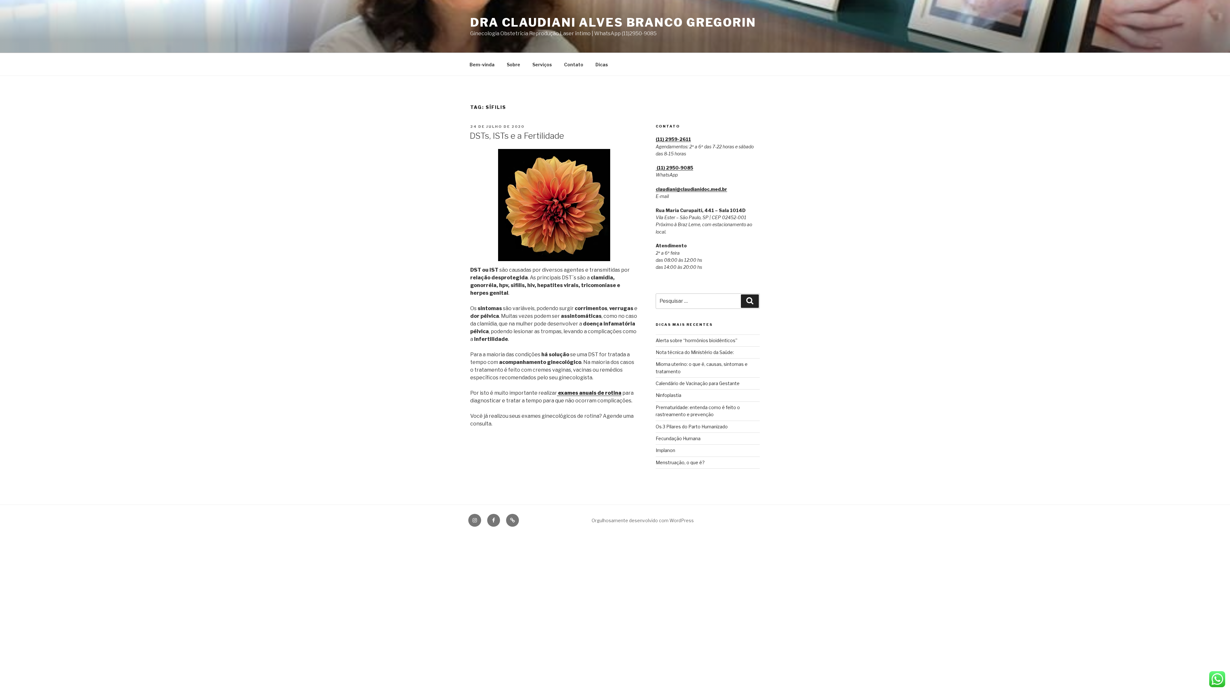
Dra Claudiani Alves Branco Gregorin (613, 22)
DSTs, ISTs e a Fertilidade (517, 136)
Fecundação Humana (678, 438)
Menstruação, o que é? (680, 462)
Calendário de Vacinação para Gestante (698, 383)
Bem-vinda (482, 64)
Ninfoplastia (668, 395)
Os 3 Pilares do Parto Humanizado (692, 426)
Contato (573, 64)
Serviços (542, 64)
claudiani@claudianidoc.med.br (691, 189)
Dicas (601, 64)
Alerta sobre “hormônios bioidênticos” (696, 340)
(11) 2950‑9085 (674, 167)
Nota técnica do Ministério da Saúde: (695, 352)
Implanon (665, 450)
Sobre (513, 64)
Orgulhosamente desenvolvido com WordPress (643, 520)
